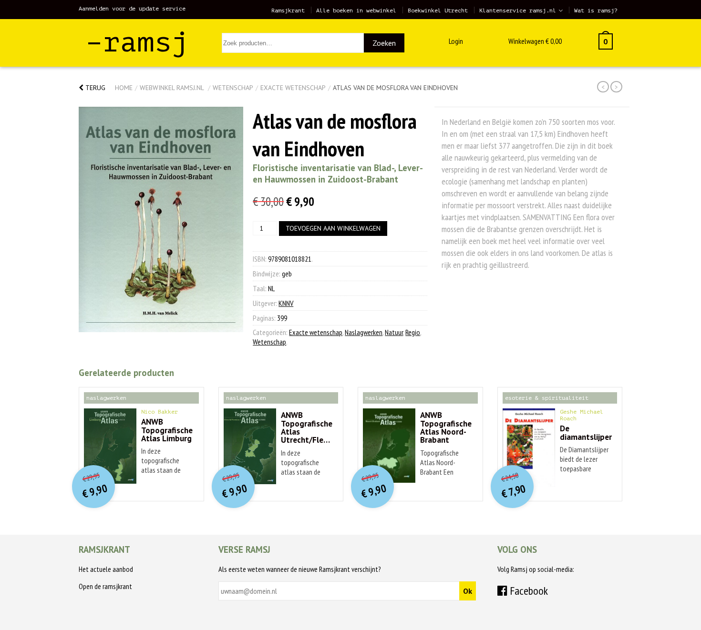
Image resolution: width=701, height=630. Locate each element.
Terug (94, 87)
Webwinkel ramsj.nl (172, 87)
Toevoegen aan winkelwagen (333, 228)
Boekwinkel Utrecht (438, 10)
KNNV (285, 303)
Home (124, 87)
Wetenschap (233, 87)
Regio (412, 332)
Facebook (527, 590)
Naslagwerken (363, 332)
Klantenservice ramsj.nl (517, 10)
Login (456, 41)
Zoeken (384, 43)
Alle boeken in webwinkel (356, 10)
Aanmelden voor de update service (132, 8)
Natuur (394, 332)
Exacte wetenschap (293, 87)
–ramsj (137, 42)
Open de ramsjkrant (105, 586)
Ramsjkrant (288, 10)
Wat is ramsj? (596, 10)
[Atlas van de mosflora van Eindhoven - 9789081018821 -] (161, 219)
